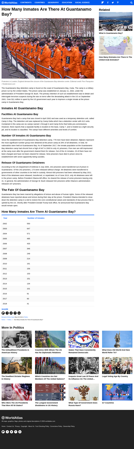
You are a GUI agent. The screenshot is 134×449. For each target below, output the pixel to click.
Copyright (24, 426)
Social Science (82, 2)
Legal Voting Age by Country (115, 376)
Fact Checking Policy (42, 426)
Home (4, 426)
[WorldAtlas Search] (131, 2)
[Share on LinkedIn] (19, 313)
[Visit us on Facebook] (7, 431)
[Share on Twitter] (11, 313)
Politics (26, 317)
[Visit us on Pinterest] (15, 431)
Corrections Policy (56, 426)
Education (67, 2)
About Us (31, 426)
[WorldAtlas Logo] (10, 2)
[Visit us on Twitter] (11, 431)
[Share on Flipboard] (3, 313)
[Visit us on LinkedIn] (19, 431)
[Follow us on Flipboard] (3, 431)
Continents (26, 2)
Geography (53, 2)
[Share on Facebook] (7, 313)
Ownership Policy (69, 426)
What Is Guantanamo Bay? (111, 33)
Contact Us (10, 426)
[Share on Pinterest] (15, 313)
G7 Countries (108, 403)
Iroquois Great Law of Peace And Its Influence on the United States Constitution (83, 379)
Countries (40, 2)
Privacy (17, 426)
